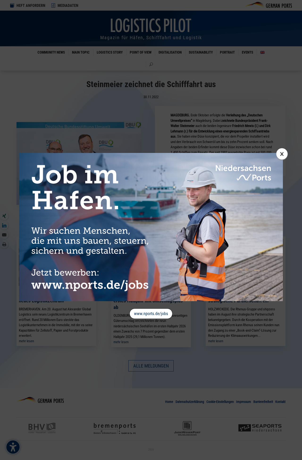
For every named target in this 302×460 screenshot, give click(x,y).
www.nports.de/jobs (151, 313)
